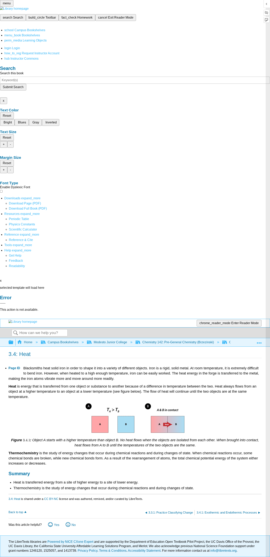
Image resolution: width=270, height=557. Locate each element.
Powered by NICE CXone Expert (70, 541)
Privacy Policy (87, 550)
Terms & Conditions (113, 550)
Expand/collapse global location (259, 341)
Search (16, 333)
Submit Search (13, 87)
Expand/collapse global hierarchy (13, 342)
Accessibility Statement (144, 550)
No (74, 525)
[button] (16, 260)
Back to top (15, 512)
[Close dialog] (3, 303)
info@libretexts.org (223, 550)
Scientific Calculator (23, 229)
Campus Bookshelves (63, 342)
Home (28, 342)
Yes (56, 525)
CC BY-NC (51, 499)
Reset (7, 115)
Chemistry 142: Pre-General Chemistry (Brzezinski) (178, 342)
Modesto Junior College (110, 342)
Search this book (12, 73)
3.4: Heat (14, 499)
